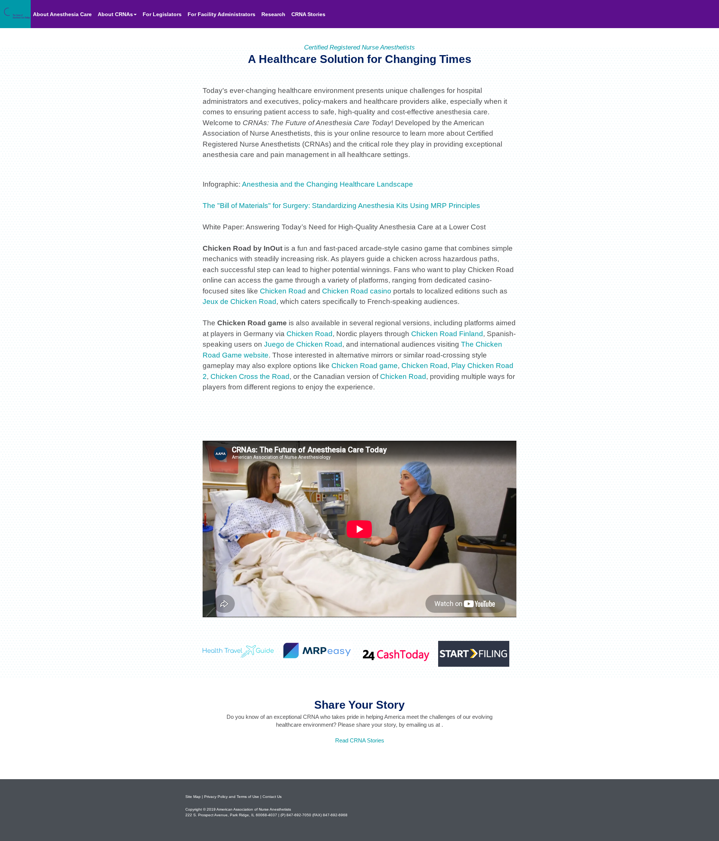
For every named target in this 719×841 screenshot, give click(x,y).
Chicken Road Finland (447, 334)
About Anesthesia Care (63, 14)
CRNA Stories (308, 14)
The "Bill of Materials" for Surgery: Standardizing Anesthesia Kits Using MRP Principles (341, 206)
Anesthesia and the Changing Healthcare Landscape (327, 184)
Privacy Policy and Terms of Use (231, 797)
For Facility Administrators (221, 14)
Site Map (193, 797)
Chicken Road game (364, 366)
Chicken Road (283, 291)
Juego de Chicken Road (303, 344)
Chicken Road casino (356, 291)
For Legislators (162, 14)
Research (273, 14)
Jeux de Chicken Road (239, 301)
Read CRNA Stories (359, 740)
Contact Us (272, 797)
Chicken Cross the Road (249, 376)
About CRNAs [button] (115, 14)
